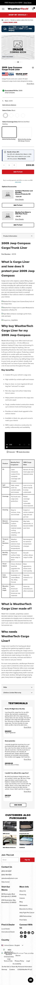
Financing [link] (22, 894)
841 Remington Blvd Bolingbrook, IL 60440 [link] (8, 895)
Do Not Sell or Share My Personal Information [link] (17, 967)
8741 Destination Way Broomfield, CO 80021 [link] (8, 901)
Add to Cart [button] (18, 205)
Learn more (18, 182)
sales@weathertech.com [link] (9, 878)
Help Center (5, 882)
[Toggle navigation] (3, 9)
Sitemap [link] (4, 969)
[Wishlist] (33, 67)
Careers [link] (22, 898)
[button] (18, 62)
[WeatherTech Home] (18, 8)
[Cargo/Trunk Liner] (26, 826)
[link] (2, 20)
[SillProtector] (10, 826)
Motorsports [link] (23, 905)
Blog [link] (21, 902)
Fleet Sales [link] (23, 920)
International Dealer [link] (8, 932)
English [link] (17, 945)
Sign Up (27, 860)
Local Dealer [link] (5, 929)
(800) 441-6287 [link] (6, 871)
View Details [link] (19, 199)
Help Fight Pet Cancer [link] (26, 912)
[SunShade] (26, 840)
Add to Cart (18, 172)
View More (18, 805)
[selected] (5, 115)
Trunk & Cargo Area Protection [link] (21, 20)
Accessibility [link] (17, 964)
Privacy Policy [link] (19, 961)
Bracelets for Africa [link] (25, 909)
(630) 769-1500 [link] (6, 875)
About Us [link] (22, 891)
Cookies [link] (12, 969)
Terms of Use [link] (8, 961)
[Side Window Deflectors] (10, 840)
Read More (30, 84)
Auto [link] (7, 20)
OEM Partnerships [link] (25, 916)
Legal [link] (28, 961)
